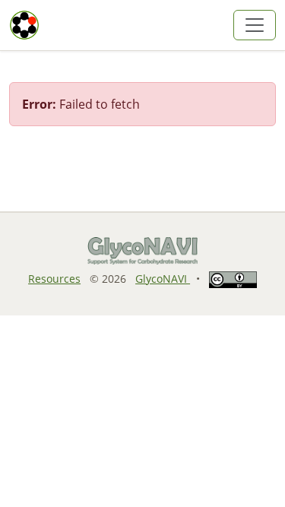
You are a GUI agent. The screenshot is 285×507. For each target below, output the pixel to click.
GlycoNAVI (162, 278)
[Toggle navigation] (254, 25)
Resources (54, 278)
